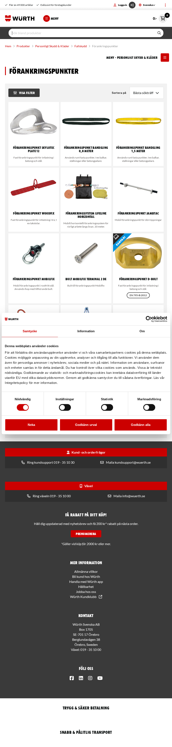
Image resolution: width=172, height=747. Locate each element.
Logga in (122, 5)
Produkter (23, 46)
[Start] (20, 18)
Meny (55, 18)
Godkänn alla (140, 424)
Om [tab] (142, 331)
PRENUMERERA (86, 534)
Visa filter (27, 93)
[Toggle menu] (165, 5)
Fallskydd (80, 46)
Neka (31, 424)
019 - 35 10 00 (90, 649)
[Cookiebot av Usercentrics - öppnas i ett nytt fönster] (148, 319)
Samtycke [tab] (30, 331)
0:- (160, 17)
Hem (8, 46)
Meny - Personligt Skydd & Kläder (131, 57)
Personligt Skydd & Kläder (52, 46)
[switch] (65, 407)
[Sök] (159, 33)
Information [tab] (86, 331)
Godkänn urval (86, 424)
